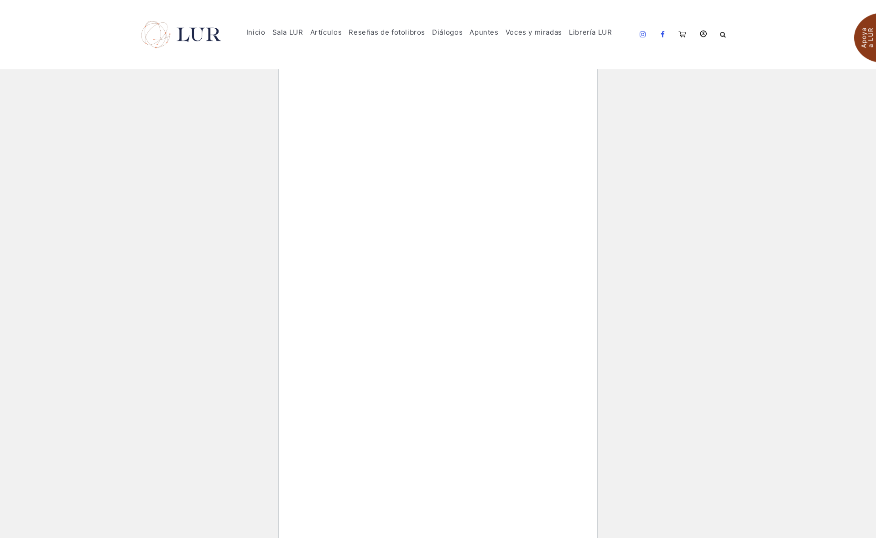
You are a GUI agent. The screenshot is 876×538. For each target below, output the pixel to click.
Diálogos (447, 32)
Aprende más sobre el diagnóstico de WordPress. (383, 202)
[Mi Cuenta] (703, 34)
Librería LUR (590, 32)
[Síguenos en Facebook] (663, 35)
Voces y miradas (534, 32)
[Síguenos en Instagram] (643, 35)
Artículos (326, 32)
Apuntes (483, 32)
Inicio (256, 32)
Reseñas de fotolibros (387, 32)
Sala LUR (287, 32)
